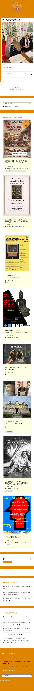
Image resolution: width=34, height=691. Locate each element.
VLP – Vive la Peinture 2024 (10, 634)
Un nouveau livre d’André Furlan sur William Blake (16, 598)
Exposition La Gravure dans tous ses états (14, 586)
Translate (15, 106)
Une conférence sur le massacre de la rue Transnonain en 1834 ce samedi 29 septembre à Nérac (16, 640)
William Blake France (6, 680)
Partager (8, 67)
